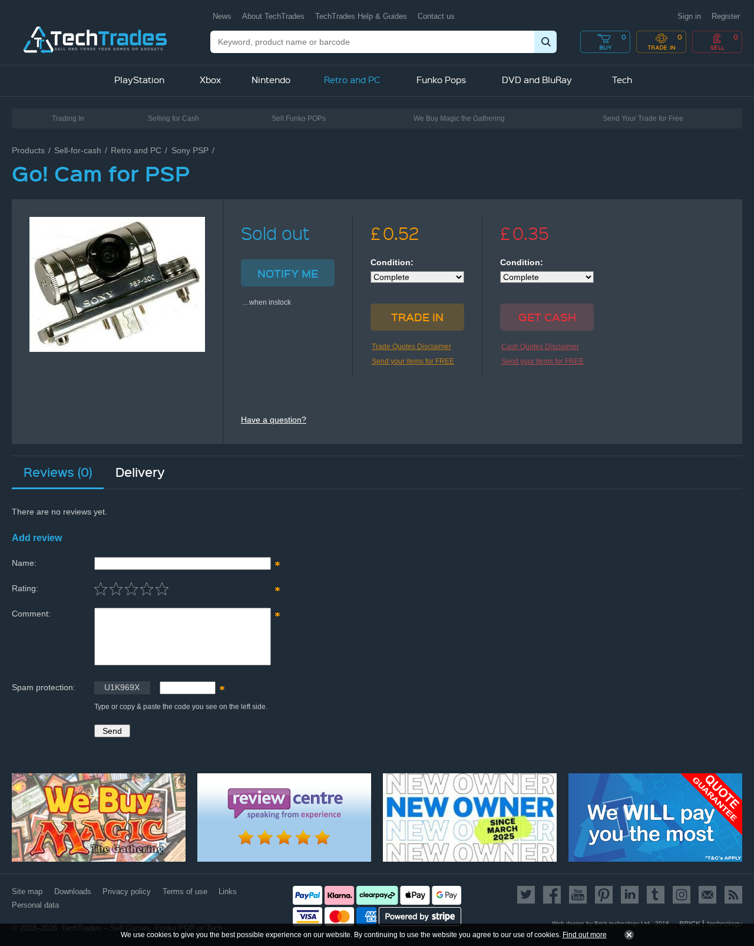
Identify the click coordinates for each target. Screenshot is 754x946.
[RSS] (731, 895)
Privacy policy (126, 891)
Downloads (72, 891)
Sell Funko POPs (299, 118)
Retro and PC (136, 150)
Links (228, 891)
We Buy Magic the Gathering (459, 118)
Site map (27, 891)
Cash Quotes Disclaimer (540, 346)
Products (28, 150)
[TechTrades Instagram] (682, 895)
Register (726, 16)
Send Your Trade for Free (643, 118)
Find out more (585, 935)
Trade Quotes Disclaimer (411, 346)
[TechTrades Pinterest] (604, 895)
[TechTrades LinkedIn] (630, 895)
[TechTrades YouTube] (578, 895)
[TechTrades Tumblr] (656, 895)
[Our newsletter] (707, 895)
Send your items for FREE (413, 361)
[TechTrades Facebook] (552, 895)
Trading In (68, 118)
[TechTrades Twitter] (528, 895)
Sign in (689, 16)
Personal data (35, 905)
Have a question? (273, 419)
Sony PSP (190, 150)
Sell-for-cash (77, 150)
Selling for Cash (173, 118)
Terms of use (185, 891)
